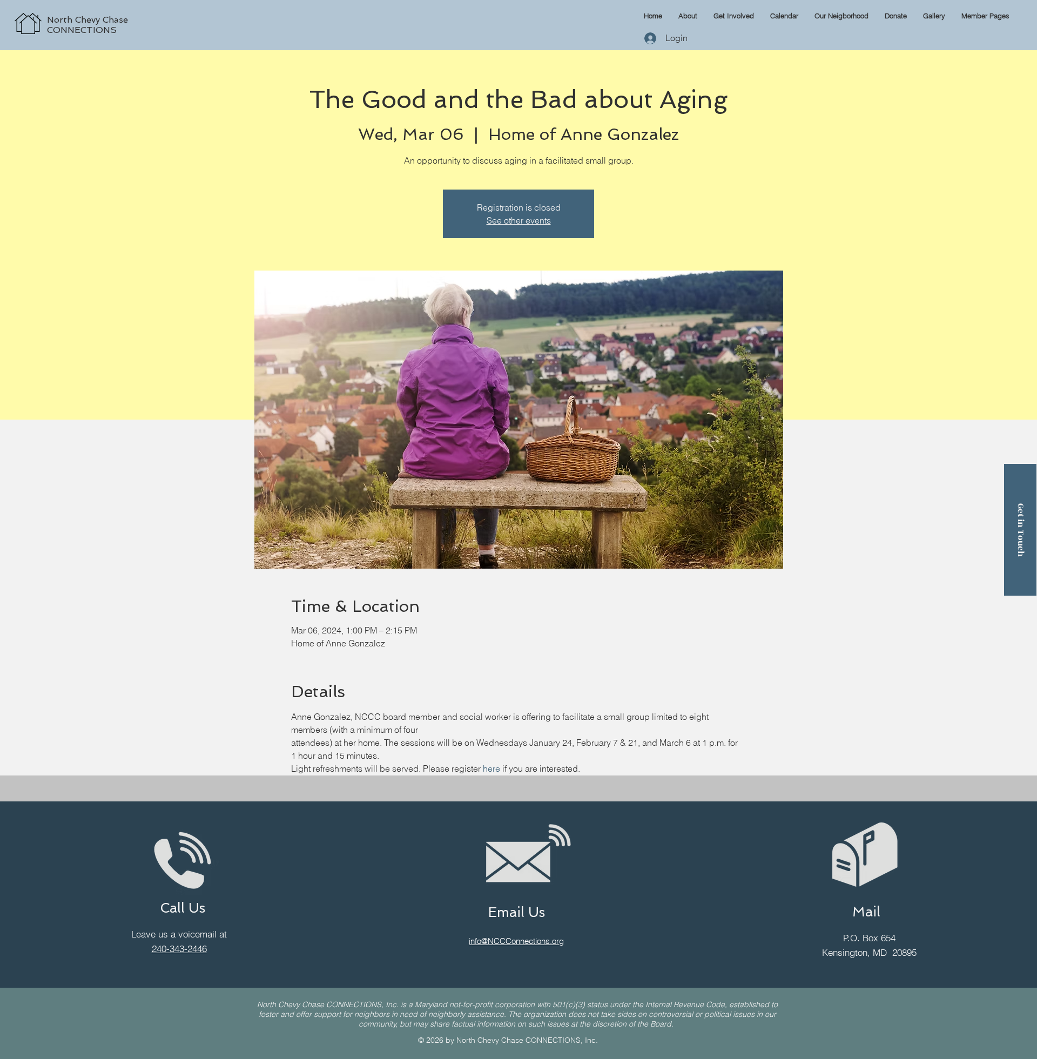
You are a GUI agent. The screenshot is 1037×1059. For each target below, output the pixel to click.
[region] (132, 12)
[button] (985, 15)
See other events (519, 220)
